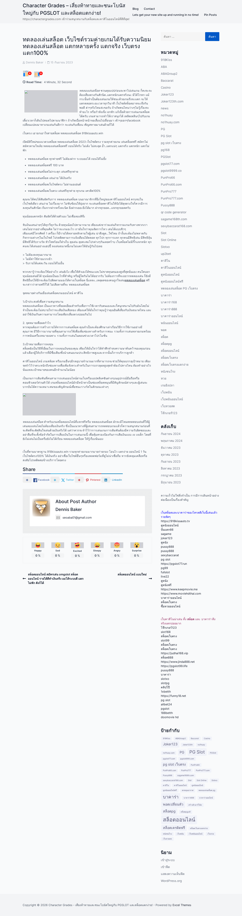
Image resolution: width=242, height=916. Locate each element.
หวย (163, 378)
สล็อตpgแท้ (185, 812)
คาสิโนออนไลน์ (171, 267)
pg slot (165, 559)
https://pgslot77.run (174, 563)
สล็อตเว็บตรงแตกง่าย (174, 364)
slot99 (165, 640)
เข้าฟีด (165, 867)
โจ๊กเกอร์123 (169, 413)
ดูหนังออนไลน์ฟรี (172, 281)
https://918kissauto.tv (175, 521)
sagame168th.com (174, 219)
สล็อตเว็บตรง (169, 357)
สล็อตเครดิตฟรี (174, 828)
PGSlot (166, 157)
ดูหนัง (164, 542)
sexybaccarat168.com (176, 226)
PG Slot (166, 136)
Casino (166, 87)
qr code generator (173, 212)
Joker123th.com (172, 101)
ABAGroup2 (169, 73)
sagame (166, 534)
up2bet (166, 254)
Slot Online (168, 240)
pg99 (164, 568)
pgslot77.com (170, 164)
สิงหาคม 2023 (170, 468)
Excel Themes (182, 905)
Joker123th (188, 745)
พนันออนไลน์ (169, 323)
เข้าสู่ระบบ (168, 860)
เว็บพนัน (166, 392)
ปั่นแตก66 (167, 529)
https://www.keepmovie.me (179, 589)
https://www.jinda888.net (178, 661)
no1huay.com (170, 122)
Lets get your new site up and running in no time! (166, 15)
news (164, 108)
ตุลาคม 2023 (170, 454)
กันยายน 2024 (171, 434)
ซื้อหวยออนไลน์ (170, 606)
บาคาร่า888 (169, 309)
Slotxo (165, 247)
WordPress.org (171, 881)
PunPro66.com (171, 184)
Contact (149, 8)
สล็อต (164, 337)
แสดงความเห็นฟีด (173, 874)
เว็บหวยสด (168, 406)
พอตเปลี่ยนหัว (173, 804)
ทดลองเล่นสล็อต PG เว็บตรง (179, 288)
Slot (163, 233)
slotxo (165, 679)
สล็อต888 (167, 657)
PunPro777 (168, 191)
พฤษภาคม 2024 (171, 441)
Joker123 (167, 94)
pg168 (165, 150)
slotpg (165, 683)
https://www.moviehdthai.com (181, 593)
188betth (167, 713)
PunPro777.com (172, 198)
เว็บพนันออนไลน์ (172, 399)
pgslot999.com (187, 759)
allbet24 (166, 704)
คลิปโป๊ (165, 687)
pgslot (165, 708)
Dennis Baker (34, 62)
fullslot (165, 572)
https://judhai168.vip (174, 653)
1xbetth (166, 691)
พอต (164, 330)
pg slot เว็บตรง (171, 143)
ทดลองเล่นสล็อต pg (207, 790)
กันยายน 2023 (171, 461)
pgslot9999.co (171, 170)
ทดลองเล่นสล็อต (135, 280)
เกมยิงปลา (167, 385)
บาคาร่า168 (169, 302)
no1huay (167, 115)
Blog (136, 8)
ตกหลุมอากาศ (187, 790)
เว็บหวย (210, 834)
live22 (165, 576)
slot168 (166, 632)
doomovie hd (170, 717)
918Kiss (166, 60)
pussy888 (167, 546)
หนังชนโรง (168, 371)
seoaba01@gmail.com (77, 517)
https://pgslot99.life (174, 666)
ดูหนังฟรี (166, 585)
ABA (164, 67)
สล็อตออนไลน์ (170, 351)
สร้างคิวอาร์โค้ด (195, 805)
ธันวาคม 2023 (171, 447)
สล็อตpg (166, 344)
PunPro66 (168, 177)
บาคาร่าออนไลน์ (172, 316)
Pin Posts (210, 15)
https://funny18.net (173, 696)
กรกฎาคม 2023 (171, 475)
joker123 (166, 538)
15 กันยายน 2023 (61, 62)
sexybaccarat (170, 555)
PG (163, 129)
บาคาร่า (166, 295)
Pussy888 (168, 205)
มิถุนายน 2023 (171, 482)
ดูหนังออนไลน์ (170, 274)
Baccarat (167, 80)
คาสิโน (165, 260)
